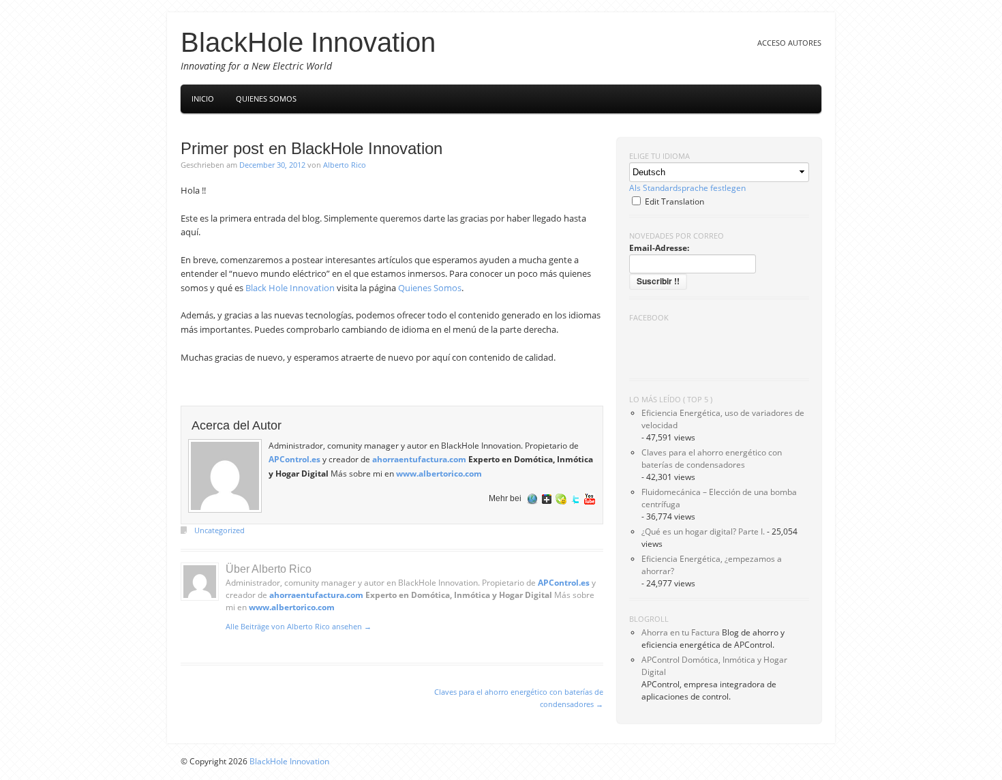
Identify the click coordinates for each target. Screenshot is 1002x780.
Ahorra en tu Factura (680, 632)
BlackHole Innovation (308, 42)
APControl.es (294, 458)
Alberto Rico (344, 165)
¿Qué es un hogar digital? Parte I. (703, 531)
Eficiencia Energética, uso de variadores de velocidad (722, 419)
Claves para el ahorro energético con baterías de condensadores (711, 458)
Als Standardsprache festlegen (687, 188)
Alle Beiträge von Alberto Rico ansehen (298, 626)
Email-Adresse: (659, 248)
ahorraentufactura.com (419, 458)
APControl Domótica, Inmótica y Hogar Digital (714, 666)
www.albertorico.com (439, 473)
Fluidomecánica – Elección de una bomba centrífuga (719, 498)
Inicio (203, 98)
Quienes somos (266, 98)
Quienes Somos (429, 288)
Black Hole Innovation (290, 288)
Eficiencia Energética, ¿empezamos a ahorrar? (711, 565)
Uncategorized (219, 530)
